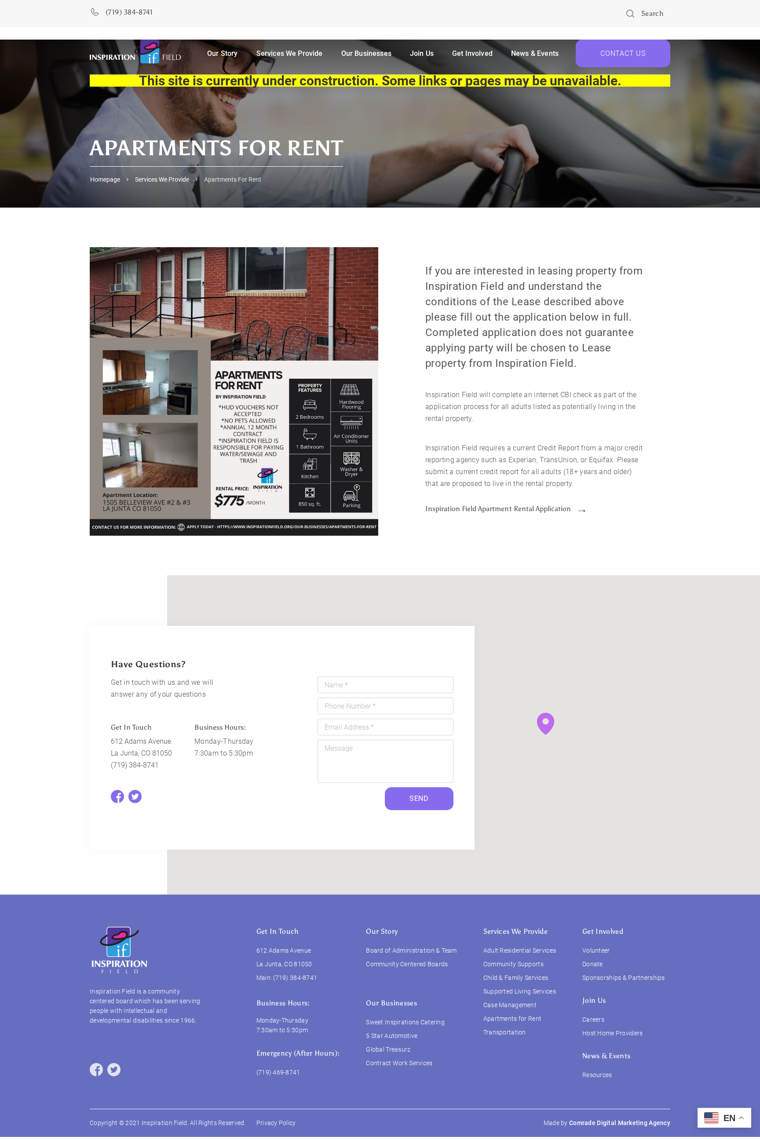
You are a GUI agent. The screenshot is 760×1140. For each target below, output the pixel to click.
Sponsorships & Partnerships (623, 977)
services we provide (515, 931)
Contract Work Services (399, 1063)
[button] (546, 723)
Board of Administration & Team (411, 950)
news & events (535, 53)
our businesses (366, 53)
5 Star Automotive (391, 1035)
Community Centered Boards (407, 964)
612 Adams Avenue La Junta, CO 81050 (141, 747)
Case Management (510, 1004)
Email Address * (349, 727)
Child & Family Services (515, 977)
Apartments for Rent (512, 1018)
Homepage (105, 179)
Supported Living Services (519, 991)
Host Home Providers (612, 1033)
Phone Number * (350, 706)
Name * (336, 685)
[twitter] (114, 1069)
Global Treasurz (388, 1049)
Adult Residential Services (519, 950)
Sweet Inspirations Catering (405, 1022)
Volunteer (596, 950)
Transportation (504, 1032)
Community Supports (513, 964)
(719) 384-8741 (135, 765)
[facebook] (96, 1069)
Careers (593, 1019)
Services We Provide (162, 179)
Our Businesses (391, 1003)
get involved (472, 53)
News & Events (606, 1056)
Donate (592, 964)
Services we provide (289, 53)
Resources (597, 1074)
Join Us (422, 53)
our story (222, 53)
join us (594, 1000)
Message (339, 748)
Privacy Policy (276, 1122)
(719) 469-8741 (278, 1072)
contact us (623, 53)
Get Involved (602, 931)
